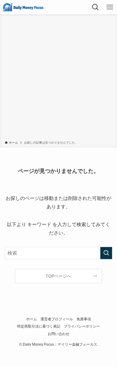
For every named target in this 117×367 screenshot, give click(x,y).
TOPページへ (58, 276)
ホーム (31, 319)
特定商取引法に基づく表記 (38, 326)
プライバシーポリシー (82, 326)
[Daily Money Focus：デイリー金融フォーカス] (23, 7)
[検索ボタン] (95, 7)
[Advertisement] (58, 78)
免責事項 (83, 319)
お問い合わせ (58, 334)
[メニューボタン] (110, 7)
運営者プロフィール (56, 319)
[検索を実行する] (106, 253)
